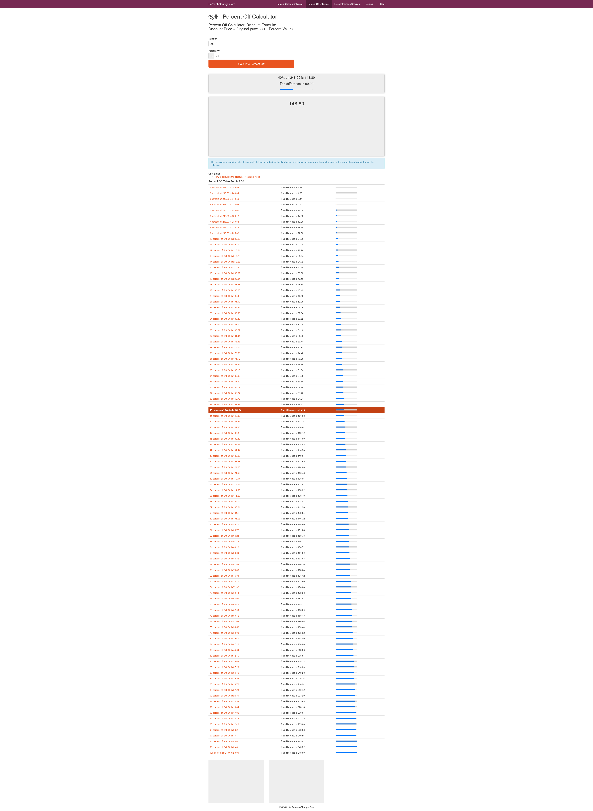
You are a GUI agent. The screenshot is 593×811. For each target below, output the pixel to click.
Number (212, 38)
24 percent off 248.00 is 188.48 (225, 318)
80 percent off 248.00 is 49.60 (224, 638)
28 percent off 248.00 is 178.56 (225, 341)
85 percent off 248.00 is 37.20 (224, 667)
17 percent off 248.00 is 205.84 (225, 278)
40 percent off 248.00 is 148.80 (226, 410)
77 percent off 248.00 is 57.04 (224, 621)
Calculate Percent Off (251, 64)
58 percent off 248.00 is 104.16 (225, 512)
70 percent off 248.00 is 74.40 (224, 581)
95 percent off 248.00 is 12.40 (224, 724)
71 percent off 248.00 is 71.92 (224, 587)
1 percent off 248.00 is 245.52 (224, 187)
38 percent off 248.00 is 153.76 (225, 398)
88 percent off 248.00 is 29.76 (224, 684)
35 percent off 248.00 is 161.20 (225, 381)
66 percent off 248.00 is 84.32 (224, 558)
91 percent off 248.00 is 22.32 (224, 701)
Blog (382, 3)
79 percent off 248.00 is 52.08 (224, 632)
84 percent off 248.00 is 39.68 (224, 661)
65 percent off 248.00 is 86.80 (224, 552)
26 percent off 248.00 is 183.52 (225, 330)
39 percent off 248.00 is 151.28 (225, 404)
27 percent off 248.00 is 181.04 (225, 335)
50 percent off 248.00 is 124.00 (225, 467)
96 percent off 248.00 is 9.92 (224, 729)
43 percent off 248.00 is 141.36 (225, 427)
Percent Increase (347, 3)
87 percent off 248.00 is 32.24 (224, 678)
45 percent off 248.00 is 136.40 (225, 438)
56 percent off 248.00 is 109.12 (225, 501)
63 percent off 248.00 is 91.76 (224, 541)
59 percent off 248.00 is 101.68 (225, 518)
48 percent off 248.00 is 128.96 (225, 455)
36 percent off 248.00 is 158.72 (225, 387)
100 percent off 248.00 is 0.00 (224, 752)
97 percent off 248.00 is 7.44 (224, 735)
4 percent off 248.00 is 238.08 (224, 204)
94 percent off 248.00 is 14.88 (224, 718)
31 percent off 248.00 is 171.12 (225, 358)
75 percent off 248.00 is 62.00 (224, 609)
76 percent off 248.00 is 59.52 (224, 615)
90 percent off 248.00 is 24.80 (224, 695)
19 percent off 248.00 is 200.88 (225, 290)
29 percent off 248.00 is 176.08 (225, 347)
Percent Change (290, 3)
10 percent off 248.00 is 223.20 (225, 238)
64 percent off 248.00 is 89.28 (224, 547)
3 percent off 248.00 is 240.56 (224, 198)
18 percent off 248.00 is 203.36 (225, 284)
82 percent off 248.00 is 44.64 (224, 649)
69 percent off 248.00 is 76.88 (224, 575)
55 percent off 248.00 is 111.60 (225, 495)
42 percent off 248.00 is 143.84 (225, 421)
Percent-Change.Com (221, 4)
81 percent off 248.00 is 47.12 (224, 644)
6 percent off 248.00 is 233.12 (224, 215)
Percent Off (318, 3)
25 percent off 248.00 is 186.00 (225, 324)
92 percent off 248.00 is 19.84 (224, 707)
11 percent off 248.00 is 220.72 (225, 244)
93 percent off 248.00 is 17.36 (224, 712)
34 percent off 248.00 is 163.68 (225, 375)
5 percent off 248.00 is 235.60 (224, 210)
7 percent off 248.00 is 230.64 (224, 221)
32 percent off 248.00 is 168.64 (225, 364)
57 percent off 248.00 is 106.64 (225, 507)
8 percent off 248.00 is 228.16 (224, 227)
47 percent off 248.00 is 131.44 (225, 450)
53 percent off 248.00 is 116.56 (225, 484)
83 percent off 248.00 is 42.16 (224, 655)
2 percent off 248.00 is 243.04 (224, 193)
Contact (370, 3)
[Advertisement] (296, 133)
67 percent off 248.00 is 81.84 (224, 564)
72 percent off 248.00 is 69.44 (224, 592)
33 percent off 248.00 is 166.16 (225, 370)
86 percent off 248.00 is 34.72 (224, 672)
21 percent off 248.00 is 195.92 (225, 301)
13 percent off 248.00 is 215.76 (225, 255)
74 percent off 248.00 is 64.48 (224, 604)
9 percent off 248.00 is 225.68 (224, 233)
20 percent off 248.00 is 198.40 (225, 295)
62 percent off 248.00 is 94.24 (224, 535)
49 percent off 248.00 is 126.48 (225, 461)
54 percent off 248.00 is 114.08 (225, 490)
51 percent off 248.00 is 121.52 (225, 472)
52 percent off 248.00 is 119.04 (225, 478)
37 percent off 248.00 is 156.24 (225, 392)
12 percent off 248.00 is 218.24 (225, 250)
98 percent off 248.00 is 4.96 (224, 741)
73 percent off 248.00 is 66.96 (224, 598)
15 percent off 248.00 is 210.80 (225, 267)
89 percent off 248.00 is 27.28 (224, 689)
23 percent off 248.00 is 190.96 (225, 313)
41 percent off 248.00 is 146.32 (225, 415)
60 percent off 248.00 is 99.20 (224, 524)
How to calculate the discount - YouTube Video (237, 176)
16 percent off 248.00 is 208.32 (225, 273)
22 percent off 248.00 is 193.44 (225, 307)
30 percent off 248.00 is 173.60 (225, 352)
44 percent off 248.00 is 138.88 (225, 432)
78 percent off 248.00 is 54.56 (224, 627)
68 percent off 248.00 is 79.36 (224, 569)
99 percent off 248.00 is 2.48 (224, 746)
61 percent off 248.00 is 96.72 (224, 530)
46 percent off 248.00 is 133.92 (225, 444)
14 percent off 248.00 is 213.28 (225, 261)
